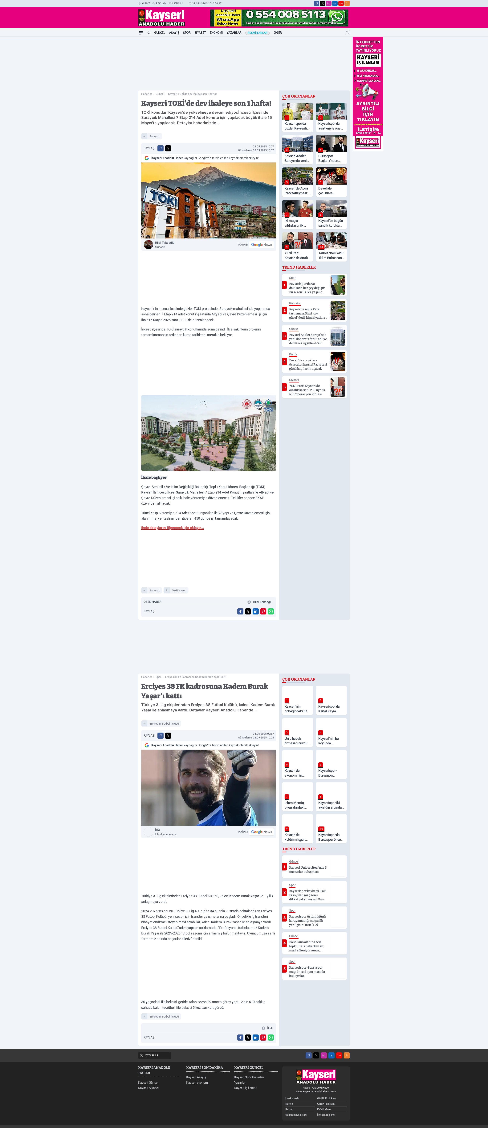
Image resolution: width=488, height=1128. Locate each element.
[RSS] (347, 3)
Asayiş (174, 32)
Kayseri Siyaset (148, 1088)
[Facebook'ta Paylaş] (160, 148)
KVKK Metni (324, 1109)
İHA (165, 832)
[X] (322, 3)
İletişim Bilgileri (326, 1114)
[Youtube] (341, 3)
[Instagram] (328, 3)
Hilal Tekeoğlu (164, 245)
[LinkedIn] (335, 3)
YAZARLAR (151, 1055)
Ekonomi (216, 32)
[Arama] (347, 32)
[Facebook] (316, 3)
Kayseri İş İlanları (245, 1088)
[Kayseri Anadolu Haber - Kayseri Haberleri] (316, 1077)
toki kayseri (179, 590)
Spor (186, 32)
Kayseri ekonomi (197, 1082)
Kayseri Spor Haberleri (249, 1077)
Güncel (159, 32)
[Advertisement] (120, 94)
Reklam (161, 3)
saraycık (155, 136)
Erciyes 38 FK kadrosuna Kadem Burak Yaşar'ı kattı (195, 676)
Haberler (146, 93)
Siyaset (200, 32)
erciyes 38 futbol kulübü (164, 723)
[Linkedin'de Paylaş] (256, 611)
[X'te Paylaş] (168, 148)
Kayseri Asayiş (196, 1077)
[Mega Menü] (141, 32)
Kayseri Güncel (148, 1082)
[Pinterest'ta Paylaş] (263, 611)
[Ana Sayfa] (148, 33)
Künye (146, 3)
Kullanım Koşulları (296, 1114)
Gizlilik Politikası (326, 1098)
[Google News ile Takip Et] (261, 244)
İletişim (177, 3)
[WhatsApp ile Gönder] (271, 611)
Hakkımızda (292, 1098)
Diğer (278, 32)
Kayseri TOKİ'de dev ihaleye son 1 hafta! (192, 93)
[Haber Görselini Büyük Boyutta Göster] (208, 200)
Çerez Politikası (326, 1103)
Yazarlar (234, 32)
